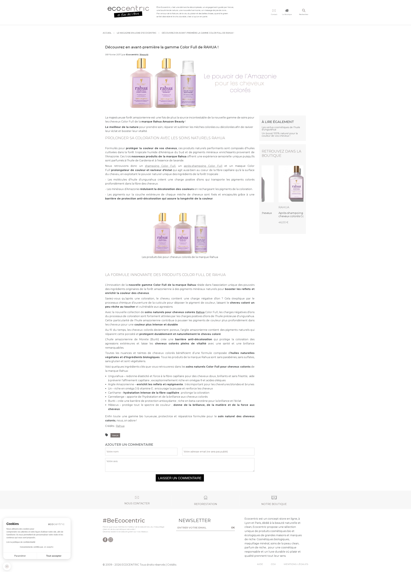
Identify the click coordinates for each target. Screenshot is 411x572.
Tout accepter (53, 555)
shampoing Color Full (160, 165)
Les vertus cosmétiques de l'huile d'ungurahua (281, 128)
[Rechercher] (303, 11)
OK (233, 527)
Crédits (171, 564)
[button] (7, 566)
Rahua (200, 312)
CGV (273, 564)
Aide (260, 564)
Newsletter (190, 520)
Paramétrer (20, 555)
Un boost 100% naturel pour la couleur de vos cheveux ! (280, 134)
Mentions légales (296, 564)
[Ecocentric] (128, 12)
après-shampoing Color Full (203, 165)
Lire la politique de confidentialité (20, 542)
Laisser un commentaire (179, 478)
